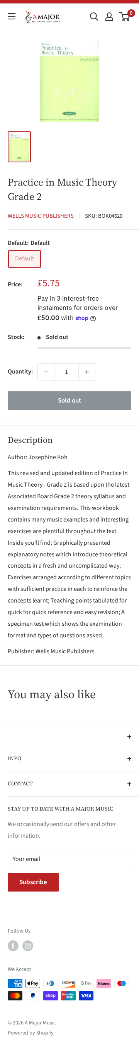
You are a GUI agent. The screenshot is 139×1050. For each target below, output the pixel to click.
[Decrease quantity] (46, 372)
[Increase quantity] (87, 372)
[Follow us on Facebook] (13, 945)
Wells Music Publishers (41, 216)
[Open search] (94, 16)
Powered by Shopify (31, 1033)
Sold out (69, 400)
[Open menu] (11, 16)
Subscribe (33, 882)
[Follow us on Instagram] (27, 945)
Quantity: (20, 371)
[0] (125, 16)
